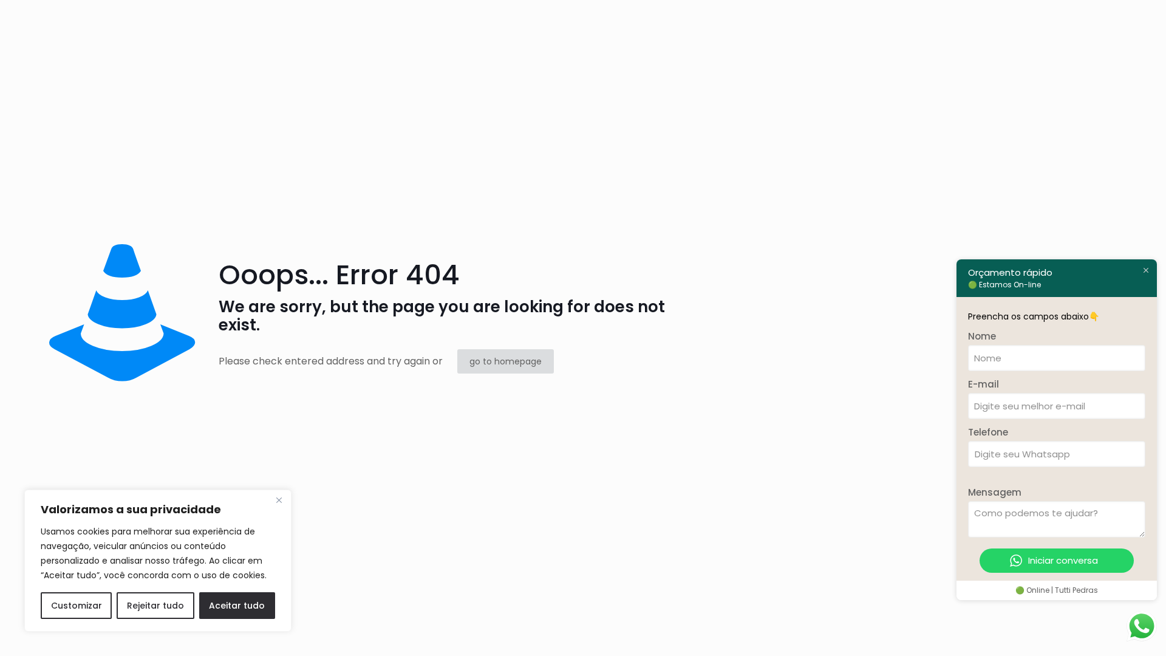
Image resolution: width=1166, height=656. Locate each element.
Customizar (76, 606)
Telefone (988, 432)
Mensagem (994, 492)
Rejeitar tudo (155, 606)
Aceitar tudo (237, 606)
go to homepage (505, 361)
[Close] (278, 500)
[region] (158, 561)
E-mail (983, 384)
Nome (982, 336)
